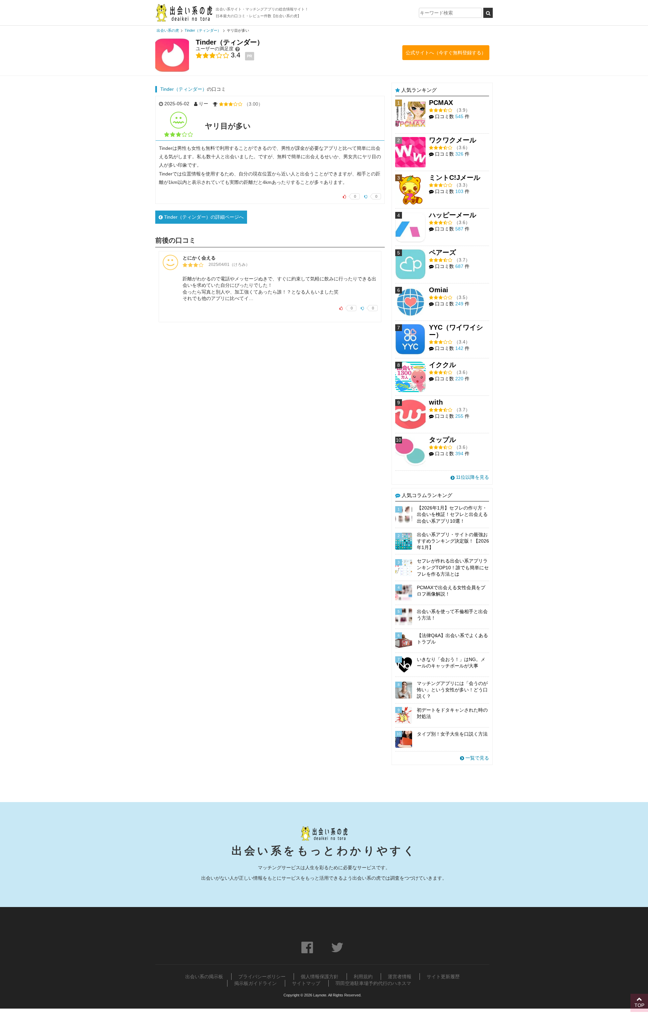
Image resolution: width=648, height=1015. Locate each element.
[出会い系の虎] (183, 12)
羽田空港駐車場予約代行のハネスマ (373, 983)
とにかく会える (199, 257)
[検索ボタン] (488, 13)
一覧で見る (476, 758)
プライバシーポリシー (262, 976)
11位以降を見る (472, 477)
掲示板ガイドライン (255, 983)
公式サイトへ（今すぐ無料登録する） (446, 52)
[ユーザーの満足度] (238, 49)
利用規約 (363, 976)
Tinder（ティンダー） (183, 89)
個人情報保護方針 (320, 976)
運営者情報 (399, 976)
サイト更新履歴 (443, 976)
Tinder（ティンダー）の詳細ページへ (203, 217)
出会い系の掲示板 (204, 976)
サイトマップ (306, 983)
